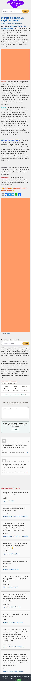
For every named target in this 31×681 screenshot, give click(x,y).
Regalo (8, 333)
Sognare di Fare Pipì (8, 501)
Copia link (15, 429)
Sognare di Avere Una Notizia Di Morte (13, 671)
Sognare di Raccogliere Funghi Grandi (13, 622)
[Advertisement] (15, 64)
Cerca (25, 11)
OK (19, 679)
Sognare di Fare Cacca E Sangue (12, 607)
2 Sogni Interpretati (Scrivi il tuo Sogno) (11, 23)
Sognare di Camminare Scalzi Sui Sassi (13, 646)
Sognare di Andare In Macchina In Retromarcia (15, 516)
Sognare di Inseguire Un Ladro (11, 569)
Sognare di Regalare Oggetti (10, 587)
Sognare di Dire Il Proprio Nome (11, 554)
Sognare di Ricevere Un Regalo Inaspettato (12, 19)
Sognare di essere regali (9, 140)
